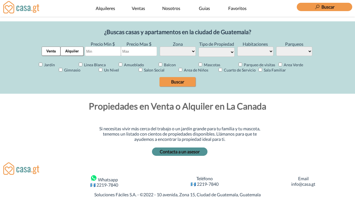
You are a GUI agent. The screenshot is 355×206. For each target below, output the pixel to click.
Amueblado (133, 64)
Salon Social (153, 70)
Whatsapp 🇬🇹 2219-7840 (104, 182)
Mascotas (211, 64)
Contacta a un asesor (180, 151)
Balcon (169, 64)
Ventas (138, 8)
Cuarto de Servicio (239, 70)
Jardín (49, 64)
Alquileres (105, 8)
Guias (204, 8)
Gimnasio (71, 70)
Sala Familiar (274, 70)
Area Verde (293, 64)
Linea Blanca (94, 64)
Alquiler (72, 51)
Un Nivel (111, 70)
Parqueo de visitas (259, 64)
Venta (51, 51)
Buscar (177, 81)
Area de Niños (195, 70)
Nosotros (171, 8)
